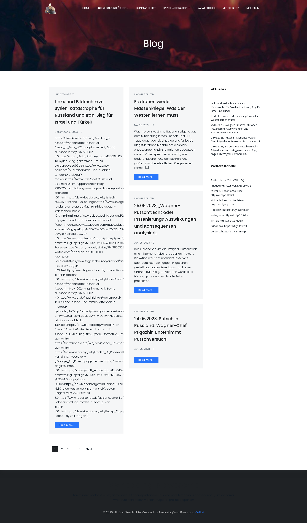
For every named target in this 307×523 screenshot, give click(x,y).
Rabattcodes (207, 8)
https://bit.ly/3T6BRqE (233, 231)
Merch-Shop (231, 8)
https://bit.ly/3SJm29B (223, 195)
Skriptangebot (146, 8)
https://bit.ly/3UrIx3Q (232, 180)
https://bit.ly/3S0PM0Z (238, 185)
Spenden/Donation (175, 8)
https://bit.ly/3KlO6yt (231, 220)
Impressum (252, 8)
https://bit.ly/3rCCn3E (236, 226)
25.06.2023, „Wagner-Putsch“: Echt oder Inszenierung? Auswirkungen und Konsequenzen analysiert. (234, 128)
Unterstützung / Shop (111, 8)
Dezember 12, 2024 (66, 132)
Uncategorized (64, 94)
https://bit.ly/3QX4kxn (237, 215)
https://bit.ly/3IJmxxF (222, 204)
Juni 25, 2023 (142, 243)
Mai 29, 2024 (142, 125)
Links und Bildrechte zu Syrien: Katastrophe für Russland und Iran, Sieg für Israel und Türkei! (235, 107)
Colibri (199, 512)
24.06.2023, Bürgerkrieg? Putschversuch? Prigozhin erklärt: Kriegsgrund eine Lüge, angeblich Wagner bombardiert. (234, 150)
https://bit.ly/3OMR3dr (236, 209)
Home (86, 8)
